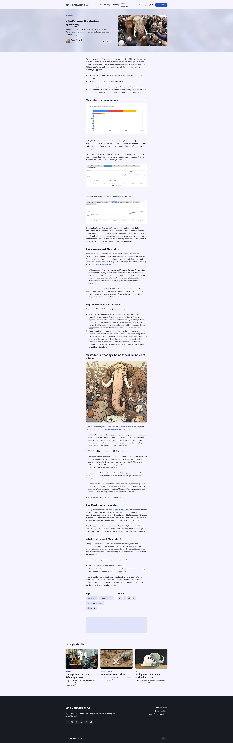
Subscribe (161, 5)
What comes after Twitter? (113, 674)
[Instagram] (86, 722)
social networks (106, 671)
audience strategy (95, 603)
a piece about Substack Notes (105, 264)
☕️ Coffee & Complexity (158, 714)
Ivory (91, 328)
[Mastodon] (72, 722)
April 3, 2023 (114, 467)
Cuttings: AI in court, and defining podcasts (78, 676)
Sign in (150, 5)
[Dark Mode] (164, 738)
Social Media (106, 598)
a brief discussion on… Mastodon (117, 429)
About (96, 5)
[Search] (145, 5)
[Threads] (77, 722)
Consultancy (105, 5)
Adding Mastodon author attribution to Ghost (147, 676)
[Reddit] (91, 722)
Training (115, 5)
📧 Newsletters (161, 708)
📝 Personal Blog (161, 711)
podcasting (70, 671)
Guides (137, 5)
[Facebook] (107, 41)
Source (116, 135)
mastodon (69, 16)
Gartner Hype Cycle (121, 510)
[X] (103, 41)
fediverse (91, 608)
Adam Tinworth (76, 40)
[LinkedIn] (129, 598)
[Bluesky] (81, 722)
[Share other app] (110, 41)
